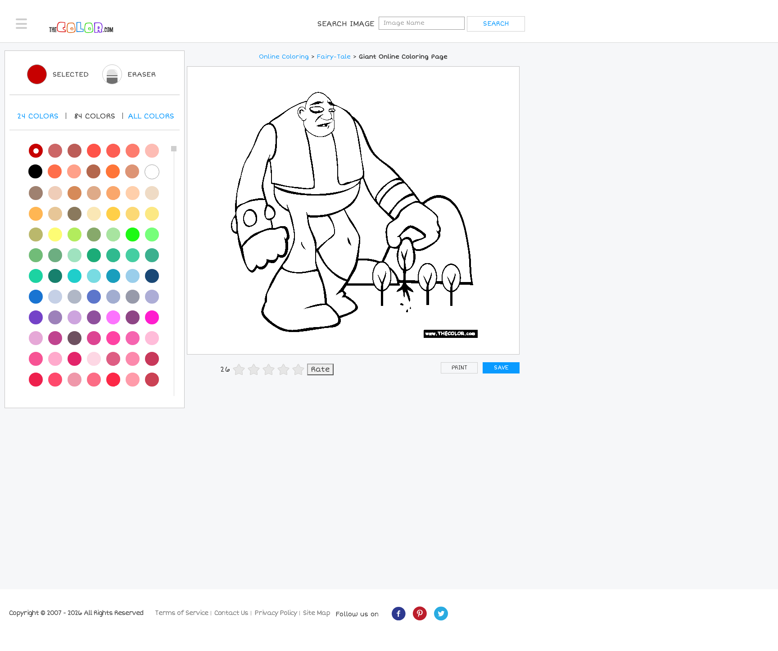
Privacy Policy (275, 613)
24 (38, 116)
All (151, 116)
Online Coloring (284, 56)
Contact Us (231, 613)
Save (501, 367)
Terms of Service (181, 613)
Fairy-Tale (334, 56)
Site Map (316, 613)
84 (94, 116)
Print (459, 367)
